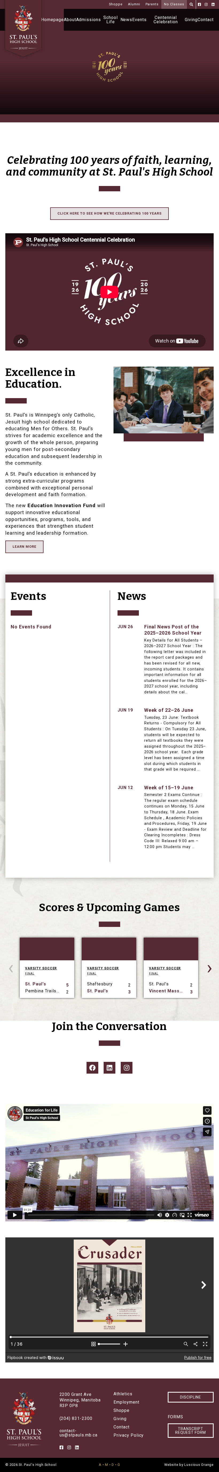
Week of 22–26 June (168, 710)
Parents (152, 4)
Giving (191, 19)
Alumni (134, 4)
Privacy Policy (129, 1435)
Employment (126, 1402)
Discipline (190, 1397)
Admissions (88, 19)
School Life (110, 19)
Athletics (123, 1394)
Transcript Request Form (190, 1431)
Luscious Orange (199, 1465)
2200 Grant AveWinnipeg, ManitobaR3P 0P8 (80, 1400)
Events (139, 19)
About (70, 19)
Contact (206, 19)
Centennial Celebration (166, 19)
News (126, 19)
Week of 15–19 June (168, 787)
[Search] (191, 4)
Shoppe (116, 4)
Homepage (52, 19)
